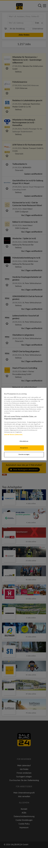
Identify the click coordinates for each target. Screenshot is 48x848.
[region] (24, 423)
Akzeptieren (24, 448)
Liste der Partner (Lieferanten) (13, 434)
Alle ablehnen (24, 441)
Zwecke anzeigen (24, 454)
